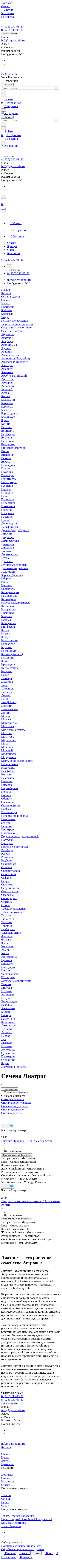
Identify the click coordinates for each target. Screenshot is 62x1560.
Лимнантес (8, 1025)
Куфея (5, 674)
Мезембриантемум (13, 729)
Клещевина (8, 623)
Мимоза (6, 733)
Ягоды (5, 317)
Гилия (5, 496)
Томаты (6, 1495)
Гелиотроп (8, 1056)
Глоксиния (8, 506)
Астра (5, 392)
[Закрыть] (3, 211)
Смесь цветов (10, 891)
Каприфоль (8, 599)
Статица (6, 901)
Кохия (5, 661)
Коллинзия (8, 1022)
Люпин (6, 712)
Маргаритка (9, 722)
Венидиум (7, 430)
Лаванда (6, 678)
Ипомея (6, 581)
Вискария (7, 454)
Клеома (6, 619)
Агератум (7, 341)
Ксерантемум (10, 667)
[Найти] (3, 92)
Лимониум (8, 612)
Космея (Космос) (12, 654)
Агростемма (9, 344)
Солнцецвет (9, 898)
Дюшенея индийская (14, 568)
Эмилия (6, 984)
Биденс (5, 1011)
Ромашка (7, 857)
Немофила (8, 777)
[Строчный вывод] (17, 1118)
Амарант (6, 368)
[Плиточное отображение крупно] (4, 1118)
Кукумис (6, 671)
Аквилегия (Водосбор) (15, 358)
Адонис (6, 348)
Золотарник (8, 571)
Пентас (5, 822)
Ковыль (6, 633)
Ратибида (7, 850)
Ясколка (6, 1004)
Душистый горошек (14, 564)
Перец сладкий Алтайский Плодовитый (26, 1519)
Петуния (6, 826)
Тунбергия (8, 929)
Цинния (6, 970)
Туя (3, 1039)
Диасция (6, 533)
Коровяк (6, 647)
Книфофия (8, 626)
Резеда (5, 853)
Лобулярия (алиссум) (14, 1066)
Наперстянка (9, 764)
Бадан (5, 1063)
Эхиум (5, 998)
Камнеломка (9, 595)
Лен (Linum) (9, 702)
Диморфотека (10, 540)
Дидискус (7, 537)
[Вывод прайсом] (23, 1118)
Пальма (6, 808)
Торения (6, 925)
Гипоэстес (7, 499)
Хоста (5, 953)
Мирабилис (8, 740)
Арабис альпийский (14, 375)
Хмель (5, 949)
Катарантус (8, 609)
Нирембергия (9, 788)
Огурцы (6, 1498)
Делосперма (9, 523)
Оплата (5, 1478)
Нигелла (6, 784)
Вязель (5, 461)
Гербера (6, 489)
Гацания (6, 468)
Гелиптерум (9, 478)
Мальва (6, 719)
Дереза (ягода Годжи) (15, 530)
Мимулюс (7, 736)
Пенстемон (8, 819)
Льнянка (6, 1032)
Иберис (6, 578)
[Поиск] (3, 197)
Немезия (6, 774)
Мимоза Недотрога (13, 1522)
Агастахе (7, 337)
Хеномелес (8, 1049)
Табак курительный (13, 908)
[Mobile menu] (3, 142)
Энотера (6, 987)
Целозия (6, 960)
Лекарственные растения (17, 324)
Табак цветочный (12, 912)
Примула (7, 843)
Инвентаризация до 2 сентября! (16, 1155)
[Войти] (2, 200)
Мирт (4, 743)
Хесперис (7, 946)
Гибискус (7, 492)
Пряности (7, 306)
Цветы (5, 1457)
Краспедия (8, 664)
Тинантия (7, 918)
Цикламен (7, 963)
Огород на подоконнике (16, 327)
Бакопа (5, 396)
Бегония (6, 410)
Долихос (6, 551)
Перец (5, 1502)
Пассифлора (9, 812)
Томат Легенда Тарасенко (17, 1515)
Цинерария (8, 967)
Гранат (5, 520)
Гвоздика (7, 471)
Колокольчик (9, 640)
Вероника (7, 441)
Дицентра (7, 547)
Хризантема (9, 956)
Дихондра (7, 544)
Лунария (6, 1028)
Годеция (6, 509)
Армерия (7, 382)
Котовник (7, 657)
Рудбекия (7, 860)
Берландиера (9, 413)
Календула (8, 588)
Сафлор (6, 877)
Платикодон (8, 832)
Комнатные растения (14, 320)
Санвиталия (8, 874)
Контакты (7, 1481)
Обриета (6, 798)
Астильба (7, 389)
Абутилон (7, 334)
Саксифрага (8, 863)
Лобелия (6, 705)
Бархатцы (7, 406)
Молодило (7, 747)
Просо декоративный (14, 846)
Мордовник (8, 757)
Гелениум (7, 475)
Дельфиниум (9, 526)
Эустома (6, 991)
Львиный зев (9, 709)
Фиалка (6, 939)
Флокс (5, 943)
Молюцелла (9, 753)
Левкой (6, 695)
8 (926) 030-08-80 (12, 26)
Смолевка (7, 894)
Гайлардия (8, 465)
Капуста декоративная (15, 602)
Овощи (5, 300)
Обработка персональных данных (22, 1549)
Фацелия (6, 936)
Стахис (5, 905)
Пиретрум (7, 829)
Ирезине (6, 585)
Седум (5, 881)
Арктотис (7, 379)
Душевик (7, 561)
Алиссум (7, 365)
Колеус (5, 637)
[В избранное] (7, 1126)
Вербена (6, 437)
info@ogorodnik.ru (13, 40)
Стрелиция (8, 1059)
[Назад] (9, 266)
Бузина (5, 423)
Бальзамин (8, 399)
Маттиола (7, 726)
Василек (6, 427)
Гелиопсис (8, 1018)
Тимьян (6, 915)
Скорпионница (10, 888)
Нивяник (6, 781)
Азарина (6, 351)
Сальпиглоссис (10, 870)
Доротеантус (9, 554)
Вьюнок (6, 458)
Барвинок (7, 403)
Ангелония (8, 1008)
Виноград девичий (13, 447)
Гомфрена (7, 513)
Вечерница (8, 444)
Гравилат (7, 516)
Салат (5, 1505)
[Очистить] (56, 88)
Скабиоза (7, 884)
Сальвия (6, 867)
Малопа (6, 716)
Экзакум (6, 1042)
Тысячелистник (11, 932)
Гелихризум (9, 482)
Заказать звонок (9, 34)
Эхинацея (7, 994)
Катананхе (8, 606)
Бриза (5, 420)
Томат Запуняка (11, 1526)
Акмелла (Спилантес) (15, 361)
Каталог (6, 1447)
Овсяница (7, 802)
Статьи (5, 1484)
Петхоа (5, 1035)
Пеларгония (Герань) (14, 815)
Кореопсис (8, 643)
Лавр (4, 685)
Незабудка (7, 771)
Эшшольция (9, 1001)
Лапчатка (7, 692)
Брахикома (8, 416)
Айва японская (10, 355)
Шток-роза (8, 977)
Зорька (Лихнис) (12, 575)
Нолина (6, 795)
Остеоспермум (10, 805)
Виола (5, 451)
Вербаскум (8, 434)
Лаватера (7, 681)
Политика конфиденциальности (21, 1545)
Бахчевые (7, 313)
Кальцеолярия (10, 592)
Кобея (5, 630)
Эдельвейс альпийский (16, 980)
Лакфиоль (7, 688)
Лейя (4, 698)
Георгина (7, 485)
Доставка (7, 1474)
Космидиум (8, 650)
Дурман (6, 557)
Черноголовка (10, 973)
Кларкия (6, 616)
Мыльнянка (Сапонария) (17, 760)
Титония (6, 922)
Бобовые (6, 310)
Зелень (5, 303)
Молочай (7, 750)
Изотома (6, 1046)
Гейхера (6, 1015)
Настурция (8, 767)
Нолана (6, 791)
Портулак (7, 839)
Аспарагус (8, 385)
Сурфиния (7, 1053)
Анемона (7, 372)
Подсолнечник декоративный (20, 836)
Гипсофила (8, 502)
